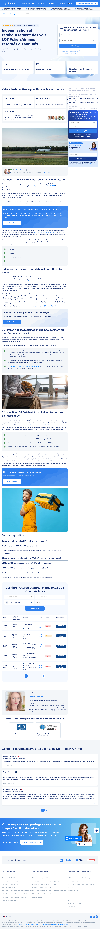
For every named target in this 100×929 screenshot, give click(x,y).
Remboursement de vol (8, 887)
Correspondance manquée (16, 261)
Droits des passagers (27, 3)
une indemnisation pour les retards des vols (39, 424)
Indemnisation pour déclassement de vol (14, 897)
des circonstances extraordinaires (44, 232)
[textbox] (76, 35)
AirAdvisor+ (51, 3)
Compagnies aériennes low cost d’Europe (44, 884)
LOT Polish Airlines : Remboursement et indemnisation (82, 88)
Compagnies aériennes (17, 14)
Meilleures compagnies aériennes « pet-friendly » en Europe (49, 890)
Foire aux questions (74, 106)
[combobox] (77, 35)
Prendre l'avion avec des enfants (41, 887)
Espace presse (72, 907)
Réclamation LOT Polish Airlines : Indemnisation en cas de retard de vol (83, 99)
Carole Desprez (21, 170)
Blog (69, 897)
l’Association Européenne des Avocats (29, 924)
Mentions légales (87, 878)
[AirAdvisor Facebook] (91, 916)
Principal (5, 14)
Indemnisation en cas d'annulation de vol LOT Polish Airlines (82, 91)
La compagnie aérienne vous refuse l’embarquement (24, 366)
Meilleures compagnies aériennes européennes (45, 881)
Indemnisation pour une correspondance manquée (17, 890)
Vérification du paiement (61, 626)
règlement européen (40, 186)
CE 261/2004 (51, 186)
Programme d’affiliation (74, 903)
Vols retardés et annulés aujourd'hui (42, 894)
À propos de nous (73, 881)
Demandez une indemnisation (32, 842)
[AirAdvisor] (9, 3)
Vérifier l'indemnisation (78, 46)
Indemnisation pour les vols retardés (12, 881)
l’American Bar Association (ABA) (61, 924)
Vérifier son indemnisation (87, 3)
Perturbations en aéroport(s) (10, 900)
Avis (69, 894)
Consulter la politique (10, 842)
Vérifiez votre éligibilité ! (82, 131)
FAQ (69, 900)
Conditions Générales (88, 884)
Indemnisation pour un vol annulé (12, 884)
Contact (70, 910)
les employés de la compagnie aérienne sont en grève (41, 306)
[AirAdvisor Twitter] (94, 916)
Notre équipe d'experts (74, 884)
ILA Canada (45, 924)
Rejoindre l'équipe (73, 890)
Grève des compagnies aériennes (41, 878)
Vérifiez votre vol (12, 223)
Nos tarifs (70, 887)
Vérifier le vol (35, 608)
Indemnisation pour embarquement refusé (14, 894)
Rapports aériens (37, 897)
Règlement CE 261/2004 (9, 878)
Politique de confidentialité (90, 881)
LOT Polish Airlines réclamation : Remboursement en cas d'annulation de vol (83, 95)
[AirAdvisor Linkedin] (97, 916)
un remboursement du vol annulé (27, 281)
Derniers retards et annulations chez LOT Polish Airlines (83, 108)
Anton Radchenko (47, 172)
